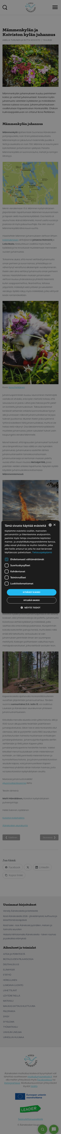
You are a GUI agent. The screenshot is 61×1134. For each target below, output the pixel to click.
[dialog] (31, 567)
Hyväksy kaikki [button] (31, 592)
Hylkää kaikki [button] (31, 600)
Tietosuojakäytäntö (42, 552)
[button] (30, 607)
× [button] (54, 525)
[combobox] (50, 525)
